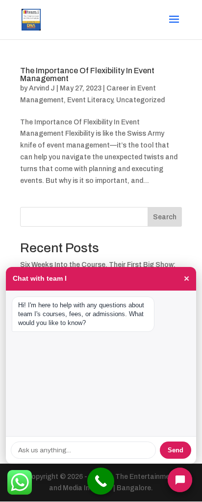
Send (175, 450)
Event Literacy (90, 100)
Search (165, 217)
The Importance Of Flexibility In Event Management (87, 74)
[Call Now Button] (100, 481)
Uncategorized (140, 100)
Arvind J (42, 88)
